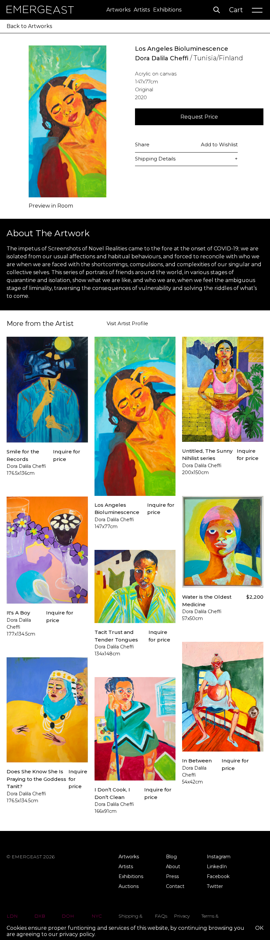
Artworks (118, 10)
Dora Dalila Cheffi (161, 58)
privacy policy (76, 934)
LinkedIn (217, 866)
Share (142, 144)
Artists (142, 10)
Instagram (218, 857)
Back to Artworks (29, 26)
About (173, 866)
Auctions (129, 886)
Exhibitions (167, 10)
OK (259, 928)
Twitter (215, 886)
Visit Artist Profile (127, 324)
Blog (171, 857)
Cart (236, 10)
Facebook (218, 876)
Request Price (199, 117)
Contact (175, 886)
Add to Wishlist (219, 144)
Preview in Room (51, 206)
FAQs (161, 916)
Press (172, 876)
